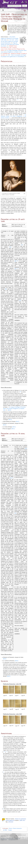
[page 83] (6, 690)
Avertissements (11, 839)
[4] (20, 391)
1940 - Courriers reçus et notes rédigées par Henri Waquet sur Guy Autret (13, 49)
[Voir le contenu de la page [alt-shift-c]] (3, 10)
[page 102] (12, 720)
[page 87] (6, 703)
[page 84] (11, 690)
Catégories (5, 828)
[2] (17, 260)
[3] (17, 268)
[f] (20, 300)
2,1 (6, 751)
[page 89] (18, 703)
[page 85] (18, 690)
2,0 (4, 751)
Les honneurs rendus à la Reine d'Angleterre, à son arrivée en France (13, 116)
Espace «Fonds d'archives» (15, 828)
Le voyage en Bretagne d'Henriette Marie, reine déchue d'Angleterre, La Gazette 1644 (14, 408)
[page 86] (23, 690)
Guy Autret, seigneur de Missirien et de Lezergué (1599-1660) (9, 38)
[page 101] (6, 720)
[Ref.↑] (9, 410)
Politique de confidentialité (7, 838)
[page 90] (23, 703)
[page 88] (12, 703)
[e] (15, 268)
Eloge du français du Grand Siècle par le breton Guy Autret (10, 44)
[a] (10, 247)
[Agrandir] (24, 193)
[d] (15, 261)
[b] (6, 289)
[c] (22, 244)
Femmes (10, 830)
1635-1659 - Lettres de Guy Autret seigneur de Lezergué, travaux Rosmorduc (9, 41)
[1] (17, 99)
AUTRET (5, 830)
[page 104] (23, 720)
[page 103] (17, 720)
